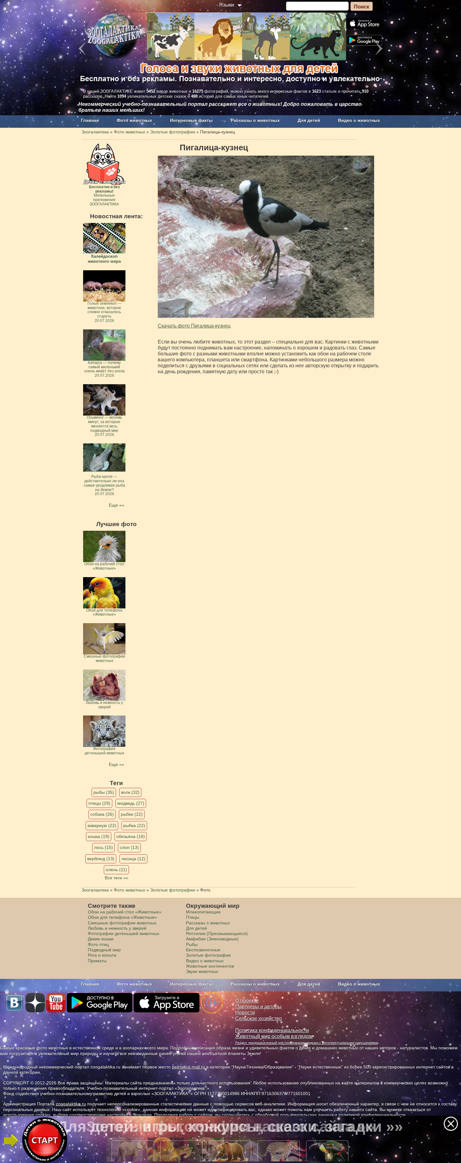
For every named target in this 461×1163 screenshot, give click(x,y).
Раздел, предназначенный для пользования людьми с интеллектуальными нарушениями (306, 1043)
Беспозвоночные (203, 949)
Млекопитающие (203, 911)
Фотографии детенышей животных (123, 933)
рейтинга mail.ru (188, 1066)
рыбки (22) (132, 814)
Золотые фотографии (208, 955)
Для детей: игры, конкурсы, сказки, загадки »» (230, 1126)
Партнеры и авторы (258, 1006)
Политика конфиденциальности (272, 1030)
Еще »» (116, 505)
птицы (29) (99, 803)
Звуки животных (202, 971)
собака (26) (102, 814)
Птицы (192, 917)
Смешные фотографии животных (122, 922)
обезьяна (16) (130, 836)
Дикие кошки (101, 938)
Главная (90, 120)
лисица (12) (133, 858)
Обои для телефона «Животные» (122, 917)
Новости (245, 1012)
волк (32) (130, 792)
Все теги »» (116, 877)
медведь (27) (130, 803)
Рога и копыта (102, 955)
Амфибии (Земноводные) (212, 938)
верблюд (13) (100, 858)
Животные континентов (210, 966)
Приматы (97, 960)
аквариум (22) (101, 825)
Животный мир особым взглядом (274, 1036)
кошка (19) (98, 836)
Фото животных (134, 120)
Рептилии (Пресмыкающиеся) (217, 933)
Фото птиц (98, 944)
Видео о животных (359, 120)
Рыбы (192, 944)
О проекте (247, 1000)
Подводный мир (104, 949)
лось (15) (103, 847)
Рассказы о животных (255, 120)
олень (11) (116, 869)
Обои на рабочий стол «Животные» (125, 911)
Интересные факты (191, 120)
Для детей (309, 120)
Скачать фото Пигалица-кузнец (194, 325)
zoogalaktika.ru (71, 1103)
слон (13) (129, 847)
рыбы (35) (103, 792)
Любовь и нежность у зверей (117, 928)
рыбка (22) (134, 825)
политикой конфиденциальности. (372, 1114)
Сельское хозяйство (258, 1018)
